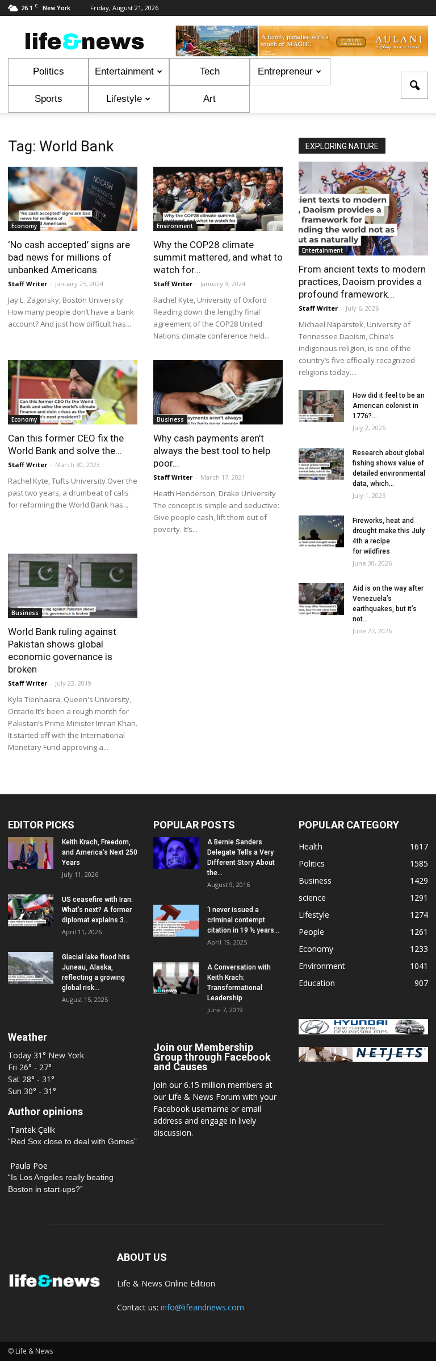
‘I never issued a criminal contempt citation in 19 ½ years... (243, 920)
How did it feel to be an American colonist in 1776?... (389, 405)
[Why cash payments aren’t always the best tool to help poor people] (218, 392)
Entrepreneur (285, 71)
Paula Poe (29, 1165)
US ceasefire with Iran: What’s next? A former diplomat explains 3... (97, 910)
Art (209, 98)
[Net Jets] (363, 1058)
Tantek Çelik (32, 1129)
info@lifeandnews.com (202, 1307)
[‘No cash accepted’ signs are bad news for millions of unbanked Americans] (72, 199)
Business (170, 419)
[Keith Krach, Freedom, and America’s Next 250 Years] (30, 853)
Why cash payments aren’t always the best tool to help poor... (211, 450)
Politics (48, 71)
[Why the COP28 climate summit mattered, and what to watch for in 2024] (218, 199)
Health (310, 846)
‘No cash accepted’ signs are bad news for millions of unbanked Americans (69, 257)
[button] (414, 85)
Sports (48, 98)
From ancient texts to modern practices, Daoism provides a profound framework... (362, 281)
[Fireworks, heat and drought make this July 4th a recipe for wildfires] (321, 531)
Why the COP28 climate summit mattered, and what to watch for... (218, 257)
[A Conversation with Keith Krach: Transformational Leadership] (176, 978)
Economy (24, 226)
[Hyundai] (363, 1031)
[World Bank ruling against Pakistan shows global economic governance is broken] (72, 586)
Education (317, 983)
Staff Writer (27, 283)
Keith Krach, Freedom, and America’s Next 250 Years (99, 852)
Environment (175, 226)
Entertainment (124, 71)
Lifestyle (124, 98)
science (312, 897)
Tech (210, 71)
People (311, 931)
